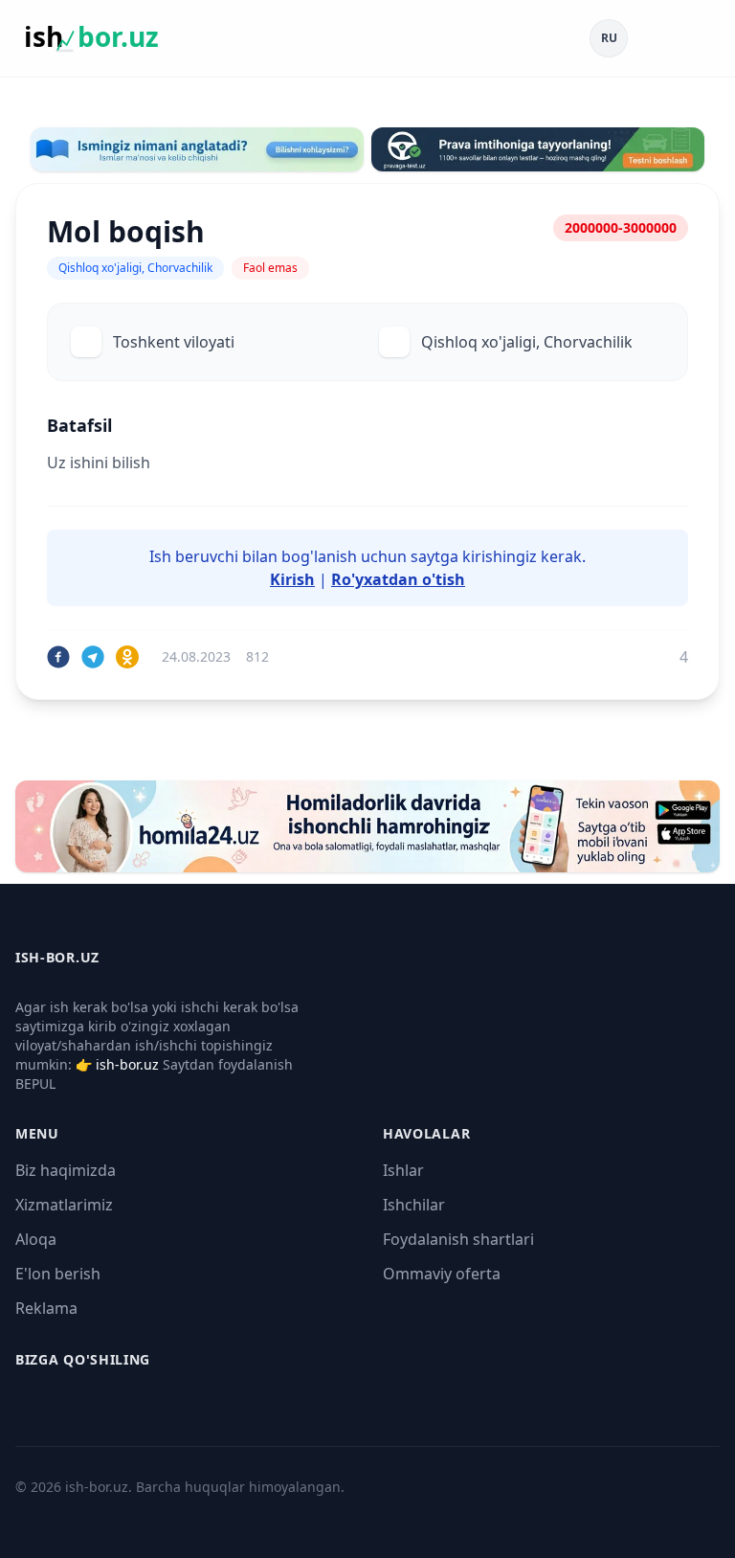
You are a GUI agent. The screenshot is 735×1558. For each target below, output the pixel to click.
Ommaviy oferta (442, 1273)
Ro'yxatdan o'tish (398, 579)
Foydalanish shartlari (458, 1239)
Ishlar (403, 1170)
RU (609, 38)
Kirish (292, 579)
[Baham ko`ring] (58, 656)
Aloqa (35, 1239)
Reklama (46, 1308)
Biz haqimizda (65, 1170)
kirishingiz (499, 556)
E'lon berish (57, 1273)
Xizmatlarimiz (64, 1204)
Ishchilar (414, 1204)
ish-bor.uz (127, 1064)
